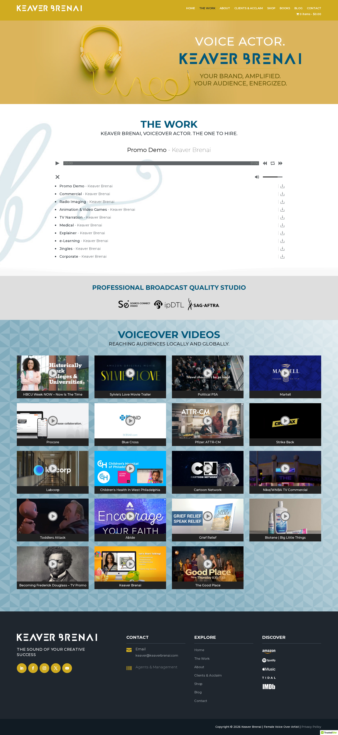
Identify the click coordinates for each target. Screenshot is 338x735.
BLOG (298, 8)
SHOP (271, 8)
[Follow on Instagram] (44, 668)
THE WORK (207, 8)
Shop (198, 684)
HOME (190, 8)
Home (199, 650)
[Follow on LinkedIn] (22, 668)
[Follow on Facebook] (33, 668)
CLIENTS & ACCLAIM (248, 8)
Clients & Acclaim (208, 675)
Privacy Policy (311, 727)
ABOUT (225, 8)
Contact (200, 701)
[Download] (282, 186)
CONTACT (314, 8)
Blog (198, 692)
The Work (202, 659)
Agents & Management (156, 667)
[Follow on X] (56, 668)
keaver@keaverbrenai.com (157, 655)
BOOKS (285, 8)
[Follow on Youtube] (67, 668)
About (199, 667)
